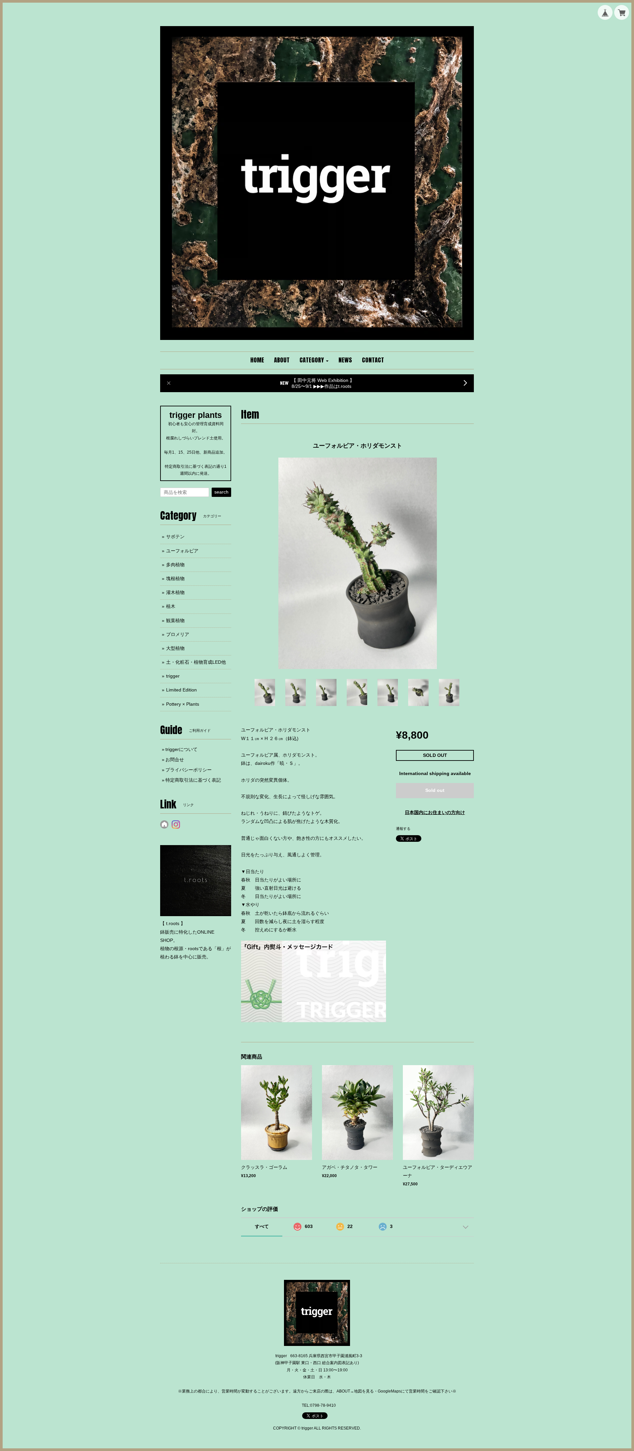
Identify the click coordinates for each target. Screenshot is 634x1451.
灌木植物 (175, 592)
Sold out (434, 790)
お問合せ (174, 759)
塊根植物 (175, 578)
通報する (403, 829)
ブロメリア (177, 634)
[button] (314, 360)
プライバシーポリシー (188, 769)
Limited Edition (181, 689)
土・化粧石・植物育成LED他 (196, 662)
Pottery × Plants (182, 704)
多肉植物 (175, 564)
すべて (262, 1226)
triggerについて (181, 749)
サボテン (175, 536)
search (221, 492)
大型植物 (175, 648)
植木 (170, 606)
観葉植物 (175, 620)
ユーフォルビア (182, 550)
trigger (173, 676)
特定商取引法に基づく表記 (193, 780)
